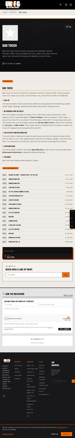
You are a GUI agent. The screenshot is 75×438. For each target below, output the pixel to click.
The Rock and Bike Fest (16, 196)
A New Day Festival (14, 187)
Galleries (18, 375)
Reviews (18, 372)
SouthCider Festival (15, 204)
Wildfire (11, 217)
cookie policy (61, 427)
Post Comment (64, 329)
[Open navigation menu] (71, 4)
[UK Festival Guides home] (6, 361)
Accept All (66, 434)
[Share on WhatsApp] (72, 222)
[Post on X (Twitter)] (72, 214)
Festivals (18, 365)
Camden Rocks (13, 221)
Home (5, 12)
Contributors (32, 369)
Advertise (30, 375)
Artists (13, 12)
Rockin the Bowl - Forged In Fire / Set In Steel (23, 175)
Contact (30, 372)
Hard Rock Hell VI (14, 242)
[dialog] (37, 431)
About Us (30, 365)
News (17, 369)
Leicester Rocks (14, 200)
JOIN (65, 275)
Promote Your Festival (30, 407)
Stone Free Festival (15, 225)
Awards (17, 378)
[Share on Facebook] (72, 218)
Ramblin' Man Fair (14, 179)
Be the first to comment (11, 63)
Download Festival (14, 237)
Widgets (30, 412)
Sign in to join (68, 295)
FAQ (28, 416)
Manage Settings (7, 434)
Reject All (55, 434)
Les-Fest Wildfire (14, 212)
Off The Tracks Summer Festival (19, 192)
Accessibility (44, 394)
